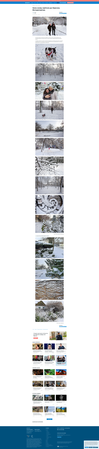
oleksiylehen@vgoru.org (38, 431)
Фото (39, 5)
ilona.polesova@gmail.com (30, 430)
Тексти (40, 2)
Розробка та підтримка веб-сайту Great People (64, 446)
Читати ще (49, 419)
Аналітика (48, 432)
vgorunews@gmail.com (30, 431)
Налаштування (95, 447)
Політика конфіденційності (49, 445)
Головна (33, 5)
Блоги (35, 2)
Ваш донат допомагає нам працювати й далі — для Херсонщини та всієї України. (49, 0)
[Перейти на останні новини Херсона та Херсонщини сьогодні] (27, 2)
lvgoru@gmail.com (29, 432)
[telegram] (64, 2)
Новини (32, 2)
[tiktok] (65, 2)
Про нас (43, 2)
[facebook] (60, 2)
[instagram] (61, 2)
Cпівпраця (50, 2)
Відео (37, 2)
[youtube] (63, 2)
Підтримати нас (69, 2)
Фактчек (48, 433)
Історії (47, 431)
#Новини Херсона (40, 329)
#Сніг (33, 329)
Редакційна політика (48, 444)
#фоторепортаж (45, 329)
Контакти (46, 2)
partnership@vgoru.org (38, 430)
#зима (36, 329)
